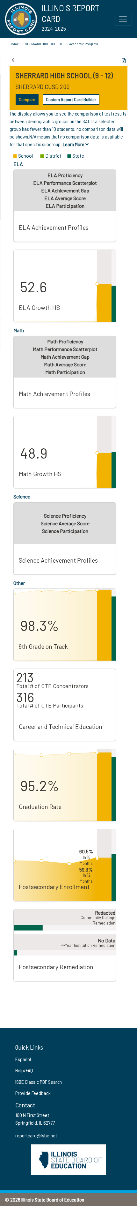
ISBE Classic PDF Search (38, 1082)
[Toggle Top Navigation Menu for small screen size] (123, 19)
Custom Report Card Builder (71, 99)
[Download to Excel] (123, 61)
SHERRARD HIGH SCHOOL (44, 43)
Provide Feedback (33, 1093)
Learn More (74, 144)
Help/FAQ (24, 1070)
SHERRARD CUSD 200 (42, 86)
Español (23, 1059)
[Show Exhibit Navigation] (13, 60)
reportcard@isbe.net (36, 1135)
